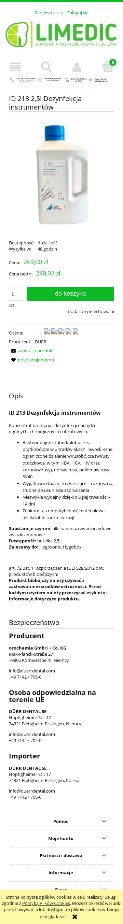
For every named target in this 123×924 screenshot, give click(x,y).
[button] (15, 67)
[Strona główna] (61, 33)
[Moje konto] (77, 67)
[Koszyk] (107, 66)
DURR (40, 342)
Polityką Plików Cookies (46, 903)
